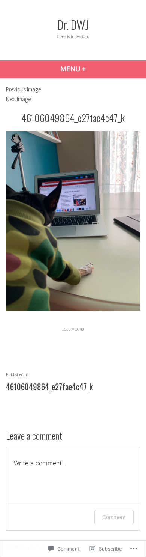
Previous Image (23, 89)
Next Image (18, 99)
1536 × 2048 (73, 329)
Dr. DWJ (73, 24)
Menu (93, 69)
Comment (114, 517)
